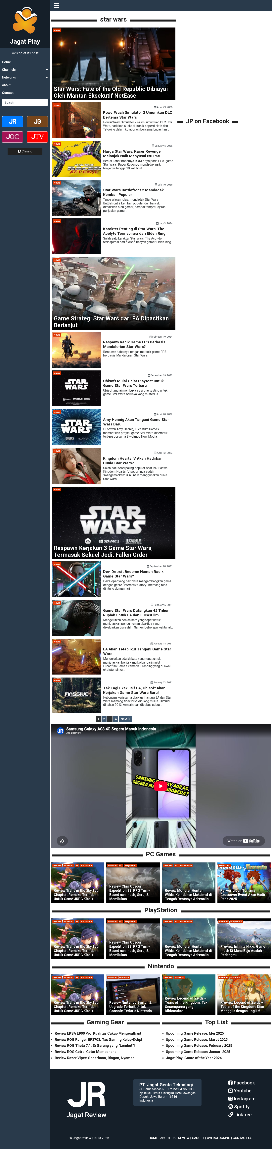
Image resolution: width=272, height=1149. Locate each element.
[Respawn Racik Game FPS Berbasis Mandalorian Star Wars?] (76, 366)
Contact (8, 93)
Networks (9, 77)
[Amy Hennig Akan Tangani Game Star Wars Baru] (76, 444)
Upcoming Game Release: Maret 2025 (197, 1039)
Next (124, 719)
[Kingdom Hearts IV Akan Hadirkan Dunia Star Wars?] (76, 483)
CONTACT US (242, 1138)
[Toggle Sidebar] (57, 5)
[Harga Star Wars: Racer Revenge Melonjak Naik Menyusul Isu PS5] (76, 176)
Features (57, 865)
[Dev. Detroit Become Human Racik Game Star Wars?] (76, 596)
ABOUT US (168, 1138)
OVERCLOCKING (218, 1138)
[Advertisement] (208, 89)
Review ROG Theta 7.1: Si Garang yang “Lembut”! (95, 1045)
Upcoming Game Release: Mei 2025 (195, 1033)
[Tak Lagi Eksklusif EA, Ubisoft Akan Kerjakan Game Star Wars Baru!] (76, 712)
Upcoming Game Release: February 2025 (199, 1045)
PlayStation (87, 865)
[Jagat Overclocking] (12, 140)
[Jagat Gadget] (37, 125)
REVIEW (183, 1138)
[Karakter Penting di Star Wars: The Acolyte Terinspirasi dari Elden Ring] (76, 253)
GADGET (198, 1138)
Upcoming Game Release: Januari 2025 (198, 1052)
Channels (9, 70)
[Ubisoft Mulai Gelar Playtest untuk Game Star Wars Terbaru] (76, 405)
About (6, 85)
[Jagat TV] (37, 140)
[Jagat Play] (86, 1109)
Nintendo (68, 865)
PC (77, 865)
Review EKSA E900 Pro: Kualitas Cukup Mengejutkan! (98, 1033)
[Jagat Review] (12, 125)
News (57, 30)
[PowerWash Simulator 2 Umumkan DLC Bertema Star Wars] (76, 137)
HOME (153, 1138)
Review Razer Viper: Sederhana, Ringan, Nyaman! (95, 1058)
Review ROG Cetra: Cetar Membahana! (86, 1052)
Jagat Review (86, 1115)
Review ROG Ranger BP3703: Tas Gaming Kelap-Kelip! (98, 1039)
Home (6, 62)
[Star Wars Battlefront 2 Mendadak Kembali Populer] (76, 214)
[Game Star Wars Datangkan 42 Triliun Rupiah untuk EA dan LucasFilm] (76, 635)
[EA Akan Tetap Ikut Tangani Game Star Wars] (76, 673)
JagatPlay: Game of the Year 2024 (194, 1058)
